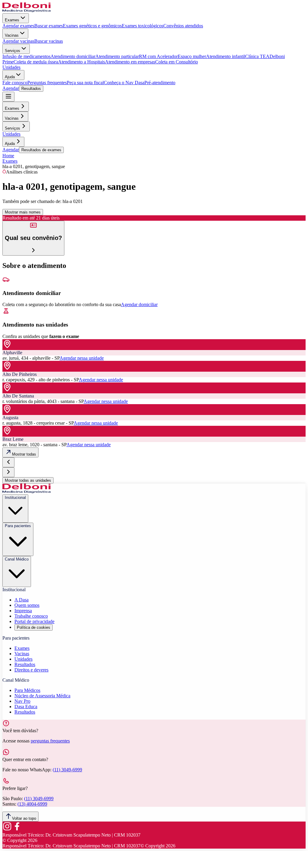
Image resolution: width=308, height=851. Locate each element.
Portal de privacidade (34, 621)
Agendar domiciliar (139, 304)
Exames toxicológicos (142, 25)
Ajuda (10, 77)
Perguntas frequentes (47, 82)
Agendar (10, 88)
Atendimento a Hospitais (81, 61)
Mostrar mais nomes (23, 212)
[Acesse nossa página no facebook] (17, 829)
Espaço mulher (192, 56)
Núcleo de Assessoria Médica (42, 695)
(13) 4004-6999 (32, 803)
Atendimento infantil (225, 56)
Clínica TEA (257, 56)
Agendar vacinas (18, 41)
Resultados (31, 88)
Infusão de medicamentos (26, 56)
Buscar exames (48, 25)
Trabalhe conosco (31, 616)
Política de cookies (33, 627)
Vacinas (12, 35)
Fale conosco (14, 82)
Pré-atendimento (159, 82)
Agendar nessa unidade (82, 358)
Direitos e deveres (31, 669)
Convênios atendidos (183, 25)
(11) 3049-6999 (67, 769)
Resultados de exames (41, 150)
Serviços (12, 50)
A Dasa (21, 599)
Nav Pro (22, 701)
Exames (12, 20)
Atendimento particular (117, 56)
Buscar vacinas (48, 41)
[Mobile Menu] (8, 97)
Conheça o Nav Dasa (124, 82)
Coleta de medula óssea (36, 61)
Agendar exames (18, 25)
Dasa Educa (25, 706)
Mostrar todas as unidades (28, 480)
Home (8, 155)
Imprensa (23, 610)
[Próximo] (8, 472)
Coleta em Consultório (176, 61)
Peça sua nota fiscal (85, 82)
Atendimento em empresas (130, 61)
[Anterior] (8, 462)
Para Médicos (27, 690)
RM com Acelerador (158, 56)
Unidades (11, 67)
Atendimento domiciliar (73, 56)
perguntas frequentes (50, 740)
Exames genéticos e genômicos (92, 25)
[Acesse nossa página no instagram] (7, 829)
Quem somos (26, 605)
